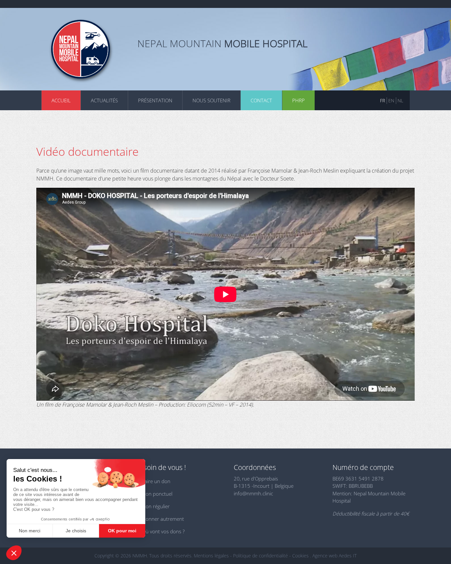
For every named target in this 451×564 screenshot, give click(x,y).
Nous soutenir (211, 100)
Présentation (155, 100)
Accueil (61, 100)
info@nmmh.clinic (253, 493)
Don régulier (156, 506)
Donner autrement (163, 518)
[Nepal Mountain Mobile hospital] (81, 49)
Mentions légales (211, 555)
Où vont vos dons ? (163, 531)
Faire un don (156, 481)
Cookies (300, 555)
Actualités (104, 100)
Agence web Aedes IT (334, 555)
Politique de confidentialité (260, 555)
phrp (298, 100)
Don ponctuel (157, 493)
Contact (261, 100)
